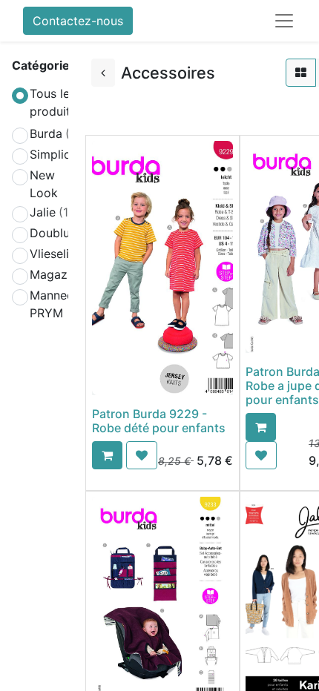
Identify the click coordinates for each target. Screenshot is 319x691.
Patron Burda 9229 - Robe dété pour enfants (159, 420)
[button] (107, 455)
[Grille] (301, 73)
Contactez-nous (78, 20)
